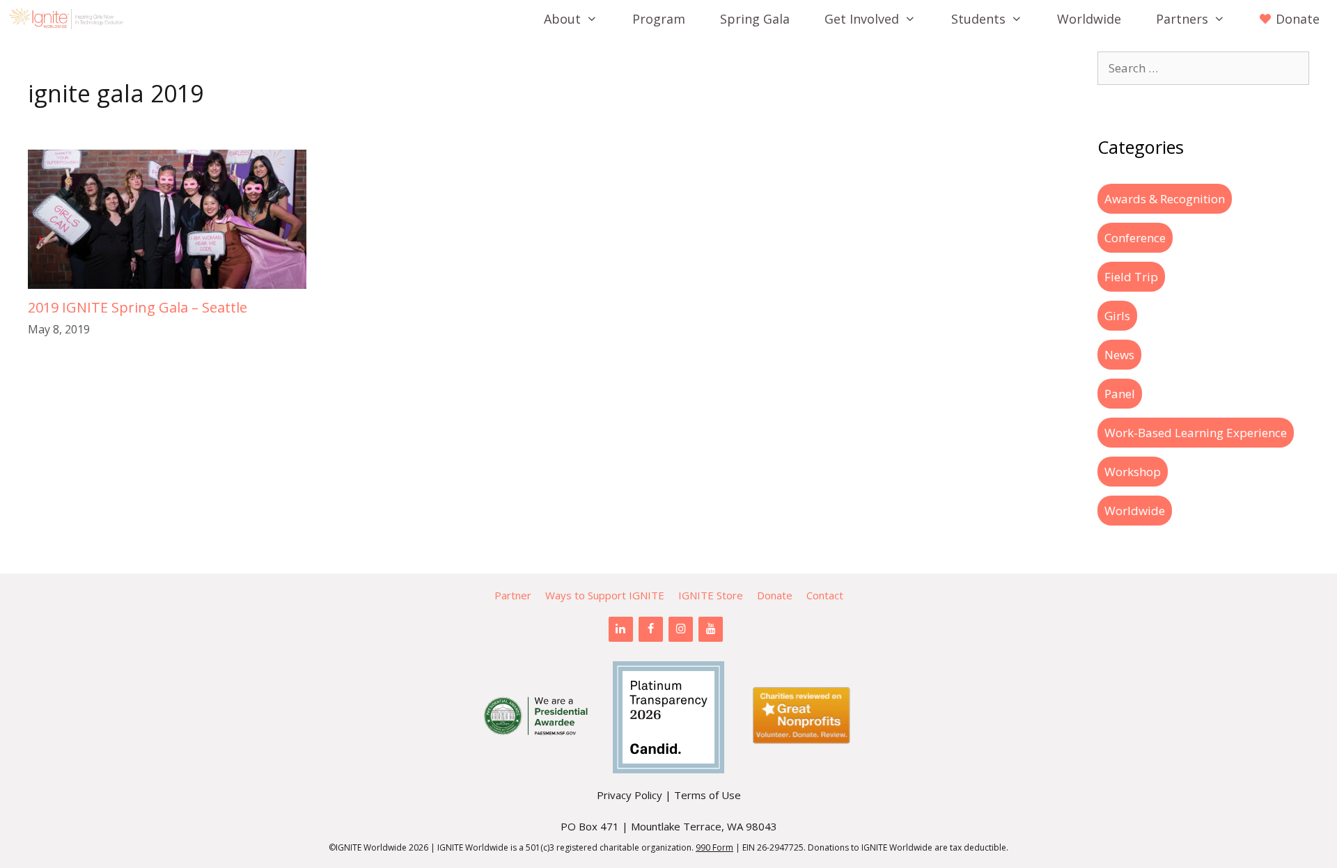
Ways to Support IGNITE (604, 595)
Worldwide (1089, 18)
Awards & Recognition (1164, 199)
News (1119, 355)
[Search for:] (1203, 68)
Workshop (1132, 472)
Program (658, 18)
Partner (512, 595)
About (562, 18)
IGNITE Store (710, 595)
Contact (824, 595)
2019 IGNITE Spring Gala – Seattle (137, 307)
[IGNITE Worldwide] (69, 19)
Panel (1119, 394)
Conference (1135, 238)
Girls (1117, 316)
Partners (1182, 18)
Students (978, 18)
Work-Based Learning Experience (1195, 433)
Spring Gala (755, 18)
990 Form (714, 847)
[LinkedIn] (621, 629)
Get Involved (861, 18)
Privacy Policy (629, 795)
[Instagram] (680, 629)
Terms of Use (707, 795)
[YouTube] (710, 629)
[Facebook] (651, 629)
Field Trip (1131, 277)
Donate (774, 595)
